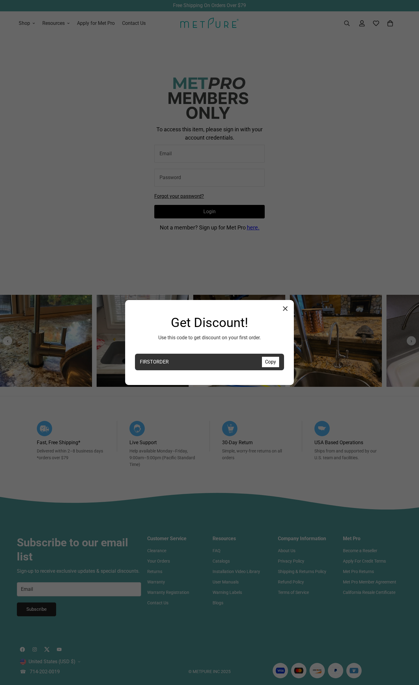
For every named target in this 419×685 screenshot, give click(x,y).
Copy (270, 362)
